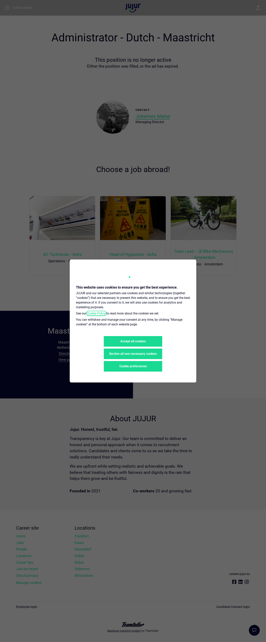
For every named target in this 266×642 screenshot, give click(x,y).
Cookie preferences (133, 366)
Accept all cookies (133, 341)
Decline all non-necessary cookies (133, 354)
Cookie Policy (96, 313)
